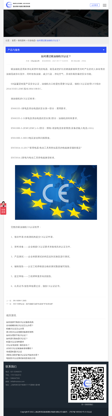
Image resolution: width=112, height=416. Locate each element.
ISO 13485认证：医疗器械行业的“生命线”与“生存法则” (33, 304)
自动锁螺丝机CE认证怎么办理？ (19, 325)
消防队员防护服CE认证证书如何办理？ (22, 355)
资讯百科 (22, 40)
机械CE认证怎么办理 (15, 328)
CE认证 (68, 84)
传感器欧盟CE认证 (14, 351)
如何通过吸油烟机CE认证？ (48, 40)
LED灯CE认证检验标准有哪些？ (19, 348)
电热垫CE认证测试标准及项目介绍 (20, 358)
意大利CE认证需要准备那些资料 (19, 332)
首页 (14, 40)
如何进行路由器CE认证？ (17, 338)
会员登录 (95, 5)
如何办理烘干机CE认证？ (17, 335)
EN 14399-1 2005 (19, 300)
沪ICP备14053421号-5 (77, 412)
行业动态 (31, 40)
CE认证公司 (35, 61)
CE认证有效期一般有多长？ (18, 345)
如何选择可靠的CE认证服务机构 (19, 322)
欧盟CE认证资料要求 (15, 341)
